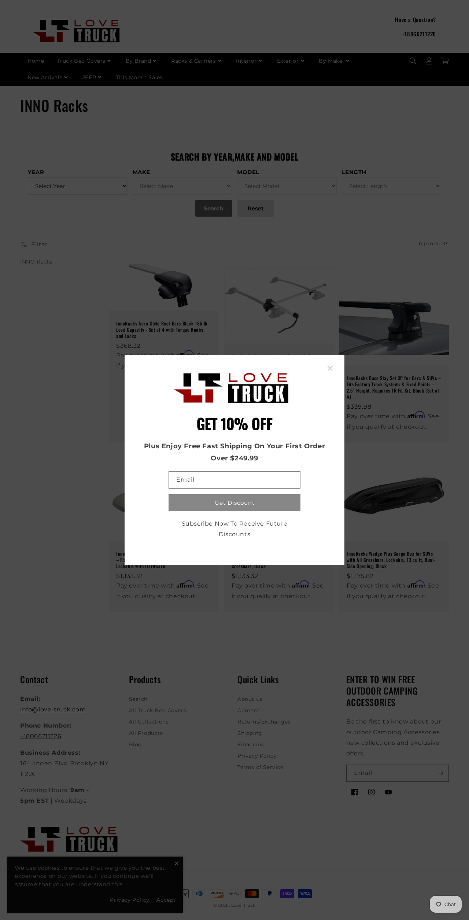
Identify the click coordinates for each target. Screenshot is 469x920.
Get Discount (235, 502)
